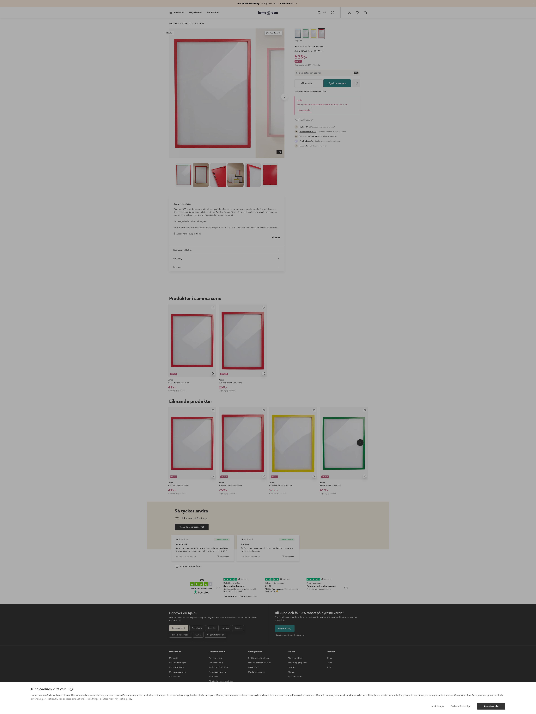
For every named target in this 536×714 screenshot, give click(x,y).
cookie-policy (125, 698)
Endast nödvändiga (461, 706)
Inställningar (438, 706)
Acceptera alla (491, 706)
